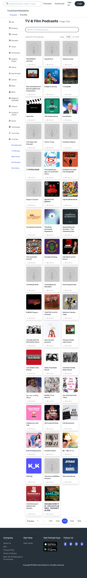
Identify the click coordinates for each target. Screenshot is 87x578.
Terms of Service (10, 553)
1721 (50, 521)
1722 (58, 521)
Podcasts (47, 4)
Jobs (5, 546)
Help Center (28, 543)
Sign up (70, 3)
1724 (72, 521)
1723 (65, 521)
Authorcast (59, 4)
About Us (7, 543)
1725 (79, 521)
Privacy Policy (8, 550)
